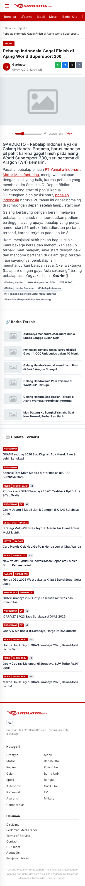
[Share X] (72, 65)
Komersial (13, 792)
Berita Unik (51, 773)
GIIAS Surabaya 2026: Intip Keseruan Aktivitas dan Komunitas (38, 600)
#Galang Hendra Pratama (19, 288)
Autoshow (10, 448)
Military (49, 798)
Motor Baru (20, 486)
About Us (13, 852)
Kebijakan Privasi (17, 858)
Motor (53, 16)
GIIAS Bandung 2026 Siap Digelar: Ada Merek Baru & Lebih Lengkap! (39, 456)
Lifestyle (26, 16)
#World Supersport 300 (41, 282)
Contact (11, 841)
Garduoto (19, 64)
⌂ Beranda (9, 28)
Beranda (10, 16)
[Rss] (9, 723)
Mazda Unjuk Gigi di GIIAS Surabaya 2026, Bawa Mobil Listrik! (40, 684)
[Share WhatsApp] (58, 65)
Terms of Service (18, 835)
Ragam (23, 522)
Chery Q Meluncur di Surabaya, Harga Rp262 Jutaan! (39, 631)
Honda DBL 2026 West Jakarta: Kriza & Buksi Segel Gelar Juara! (42, 581)
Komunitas (21, 574)
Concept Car (15, 805)
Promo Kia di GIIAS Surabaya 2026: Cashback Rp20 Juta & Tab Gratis (41, 493)
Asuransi (12, 798)
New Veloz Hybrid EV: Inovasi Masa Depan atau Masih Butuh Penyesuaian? (40, 563)
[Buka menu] (7, 6)
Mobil (41, 16)
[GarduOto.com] (48, 6)
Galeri (10, 773)
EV (21, 504)
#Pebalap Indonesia (49, 288)
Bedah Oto (69, 16)
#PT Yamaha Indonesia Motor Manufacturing (30, 293)
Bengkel (49, 779)
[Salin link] (79, 65)
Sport (21, 28)
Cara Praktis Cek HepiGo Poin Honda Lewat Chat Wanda (42, 546)
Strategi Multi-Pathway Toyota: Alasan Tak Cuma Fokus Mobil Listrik (41, 530)
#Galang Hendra (13, 282)
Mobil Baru (20, 639)
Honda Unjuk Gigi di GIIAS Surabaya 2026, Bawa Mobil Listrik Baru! (40, 647)
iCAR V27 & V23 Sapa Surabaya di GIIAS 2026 (34, 616)
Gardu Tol (51, 786)
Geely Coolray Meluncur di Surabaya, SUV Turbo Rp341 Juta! (41, 665)
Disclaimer (13, 824)
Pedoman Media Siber (21, 830)
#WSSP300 (65, 282)
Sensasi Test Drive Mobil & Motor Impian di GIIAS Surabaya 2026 (36, 475)
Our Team (13, 847)
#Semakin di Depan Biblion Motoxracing (27, 299)
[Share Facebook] (65, 65)
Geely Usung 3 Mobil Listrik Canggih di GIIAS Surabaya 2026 (41, 512)
